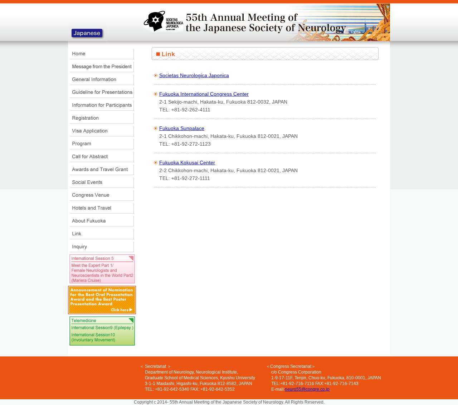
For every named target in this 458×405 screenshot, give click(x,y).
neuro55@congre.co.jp (307, 389)
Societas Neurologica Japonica (194, 75)
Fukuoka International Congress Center (204, 94)
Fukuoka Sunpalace (181, 128)
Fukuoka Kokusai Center (187, 162)
